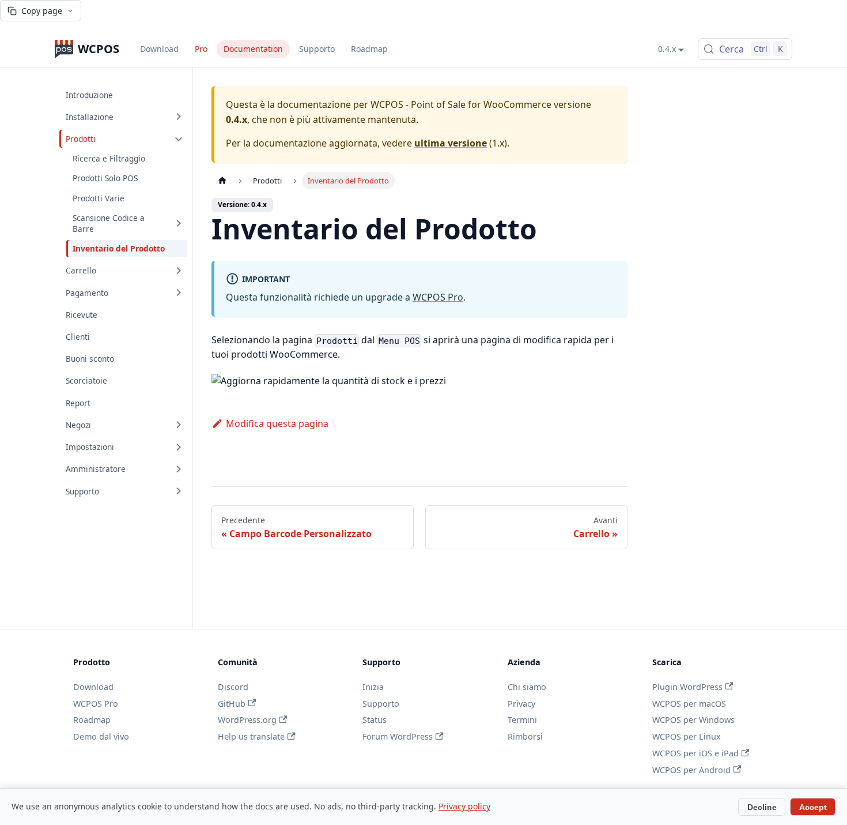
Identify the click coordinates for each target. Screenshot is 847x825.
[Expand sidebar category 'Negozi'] (178, 424)
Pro (201, 48)
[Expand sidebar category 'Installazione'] (178, 116)
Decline (762, 807)
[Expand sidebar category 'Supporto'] (178, 491)
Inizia (373, 686)
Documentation (253, 48)
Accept (813, 807)
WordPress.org (247, 719)
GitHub (231, 703)
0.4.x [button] (667, 48)
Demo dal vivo (101, 736)
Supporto (317, 48)
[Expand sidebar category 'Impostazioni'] (178, 447)
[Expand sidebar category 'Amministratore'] (178, 469)
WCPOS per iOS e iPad (695, 753)
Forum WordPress (397, 736)
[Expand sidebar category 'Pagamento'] (178, 292)
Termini (522, 719)
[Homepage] (222, 181)
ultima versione (450, 143)
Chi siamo (527, 686)
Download (159, 48)
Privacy (521, 703)
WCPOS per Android (691, 769)
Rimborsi (525, 736)
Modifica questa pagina (277, 423)
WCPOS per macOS (689, 703)
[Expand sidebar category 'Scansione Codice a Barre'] (178, 223)
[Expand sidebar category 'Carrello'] (178, 270)
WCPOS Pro (438, 297)
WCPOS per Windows (693, 719)
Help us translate (251, 736)
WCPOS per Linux (686, 736)
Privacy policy (464, 806)
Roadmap (369, 48)
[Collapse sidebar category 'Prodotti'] (178, 138)
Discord (233, 686)
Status (374, 719)
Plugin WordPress (687, 686)
